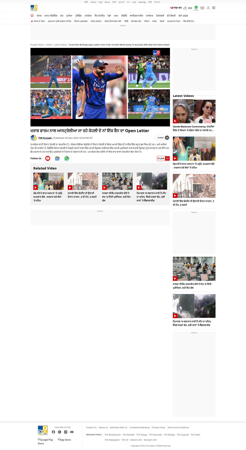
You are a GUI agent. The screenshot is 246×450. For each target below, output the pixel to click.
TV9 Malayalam (112, 439)
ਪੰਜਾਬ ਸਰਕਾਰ (96, 21)
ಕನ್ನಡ (100, 2)
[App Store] (66, 441)
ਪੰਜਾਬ (39, 15)
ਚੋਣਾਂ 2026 (183, 15)
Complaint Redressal (140, 427)
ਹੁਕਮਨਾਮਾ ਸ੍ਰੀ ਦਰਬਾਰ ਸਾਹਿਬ (59, 21)
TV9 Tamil (195, 434)
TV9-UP (157, 2)
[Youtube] (48, 158)
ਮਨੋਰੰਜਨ (88, 15)
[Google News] (57, 158)
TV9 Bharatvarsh (112, 434)
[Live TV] (201, 8)
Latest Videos (60, 44)
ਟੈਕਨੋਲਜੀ (160, 15)
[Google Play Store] (46, 441)
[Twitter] (59, 432)
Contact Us (91, 427)
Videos (49, 44)
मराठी (114, 2)
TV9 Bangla (169, 434)
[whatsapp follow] (66, 158)
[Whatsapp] (195, 7)
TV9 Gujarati (183, 434)
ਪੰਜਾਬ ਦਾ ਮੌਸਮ (39, 21)
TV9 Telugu (141, 434)
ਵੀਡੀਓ (124, 15)
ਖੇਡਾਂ (109, 15)
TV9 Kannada (155, 434)
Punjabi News (37, 44)
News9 (93, 2)
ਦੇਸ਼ (61, 15)
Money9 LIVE (150, 439)
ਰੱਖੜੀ (162, 21)
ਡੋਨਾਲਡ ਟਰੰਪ (136, 21)
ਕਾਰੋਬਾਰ (149, 15)
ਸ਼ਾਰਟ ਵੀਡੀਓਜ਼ (50, 15)
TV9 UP (125, 439)
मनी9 (150, 2)
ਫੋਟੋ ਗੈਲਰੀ (171, 15)
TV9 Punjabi (45, 138)
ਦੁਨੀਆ (69, 15)
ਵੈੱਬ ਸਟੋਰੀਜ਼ (100, 15)
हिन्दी (86, 2)
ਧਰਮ (116, 15)
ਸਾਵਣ (154, 21)
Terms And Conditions (178, 427)
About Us (103, 427)
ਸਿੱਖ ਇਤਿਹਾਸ (188, 21)
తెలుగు (107, 2)
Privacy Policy (158, 427)
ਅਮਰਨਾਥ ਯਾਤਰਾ (173, 21)
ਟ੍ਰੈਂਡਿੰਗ (78, 15)
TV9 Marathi (129, 434)
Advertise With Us (118, 427)
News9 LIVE (136, 439)
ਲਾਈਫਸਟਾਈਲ (136, 15)
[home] (32, 15)
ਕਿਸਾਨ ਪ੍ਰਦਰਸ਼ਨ (81, 21)
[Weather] (185, 8)
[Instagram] (65, 432)
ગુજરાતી (121, 2)
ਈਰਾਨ (146, 21)
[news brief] (175, 8)
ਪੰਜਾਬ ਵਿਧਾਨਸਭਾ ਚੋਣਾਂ (112, 21)
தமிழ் (134, 2)
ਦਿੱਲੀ (126, 21)
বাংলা (128, 2)
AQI (190, 8)
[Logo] (33, 8)
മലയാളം (142, 2)
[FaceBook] (53, 432)
